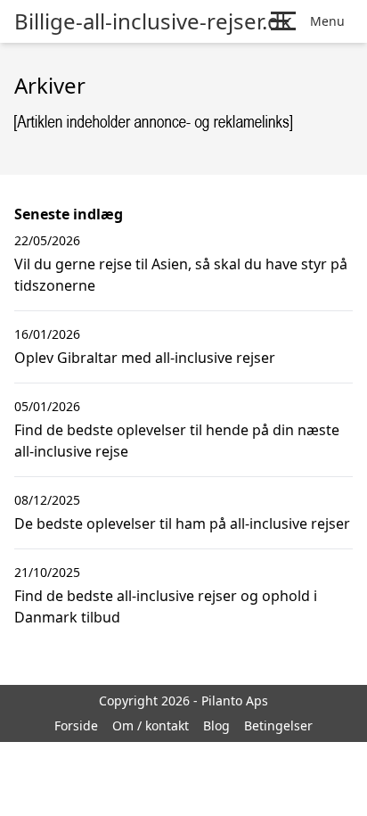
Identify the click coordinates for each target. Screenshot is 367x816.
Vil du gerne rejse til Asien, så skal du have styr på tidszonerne (180, 274)
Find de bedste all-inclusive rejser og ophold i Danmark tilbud (165, 606)
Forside (76, 725)
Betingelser (278, 725)
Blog (216, 725)
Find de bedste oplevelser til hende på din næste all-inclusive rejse (176, 440)
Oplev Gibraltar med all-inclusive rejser (144, 357)
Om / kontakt (150, 725)
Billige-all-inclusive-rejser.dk (153, 21)
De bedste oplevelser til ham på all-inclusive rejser (182, 523)
